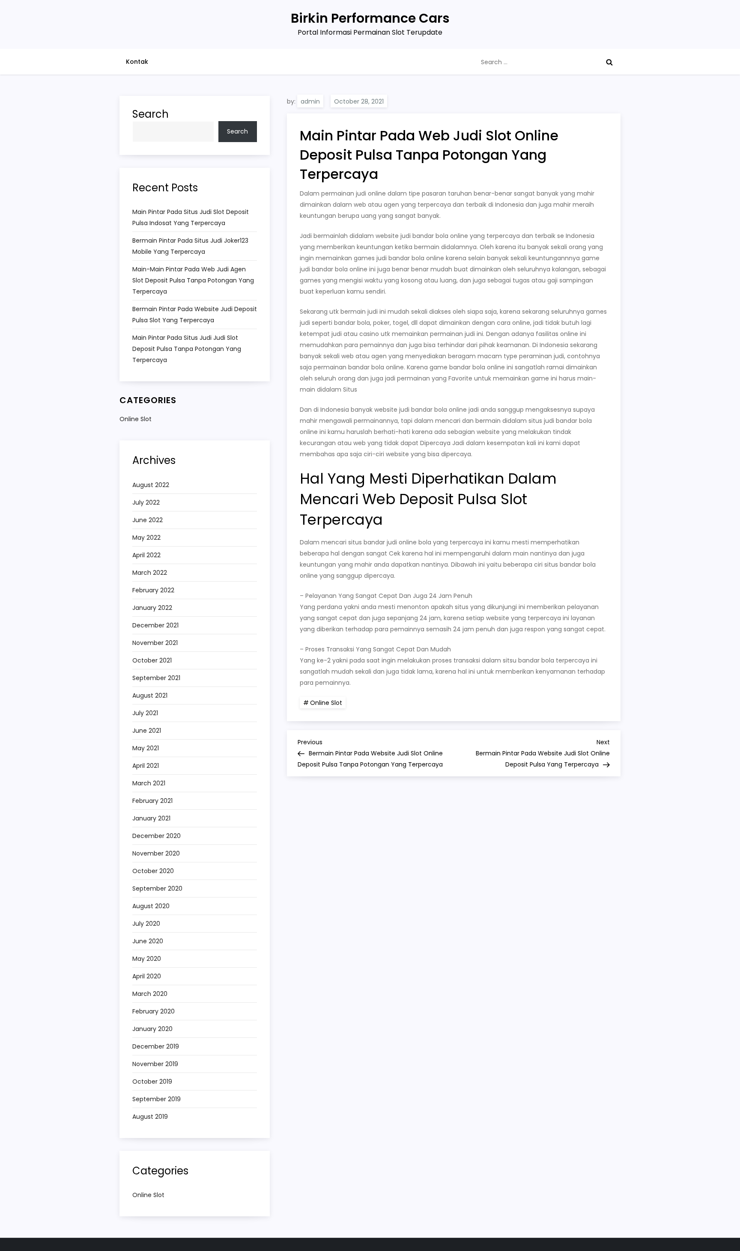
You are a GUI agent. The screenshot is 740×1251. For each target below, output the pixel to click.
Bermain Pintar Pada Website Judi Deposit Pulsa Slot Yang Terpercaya (194, 314)
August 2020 (151, 906)
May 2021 (145, 748)
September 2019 (156, 1099)
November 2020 (156, 853)
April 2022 (146, 555)
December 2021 (155, 625)
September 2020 (157, 888)
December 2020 (156, 836)
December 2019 (155, 1046)
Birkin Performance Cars (370, 18)
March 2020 (149, 994)
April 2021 (145, 765)
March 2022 (149, 572)
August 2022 (150, 485)
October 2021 (152, 660)
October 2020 (153, 871)
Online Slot (326, 702)
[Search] (609, 62)
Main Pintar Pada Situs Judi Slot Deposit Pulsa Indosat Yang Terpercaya (190, 217)
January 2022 (152, 607)
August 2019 (150, 1116)
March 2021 (148, 783)
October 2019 (152, 1081)
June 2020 (147, 941)
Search (150, 114)
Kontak (137, 61)
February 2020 (153, 1011)
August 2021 (149, 695)
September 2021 (156, 678)
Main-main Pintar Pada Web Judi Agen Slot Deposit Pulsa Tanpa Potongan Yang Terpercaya (193, 280)
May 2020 (146, 958)
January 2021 (151, 818)
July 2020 (146, 923)
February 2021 (152, 800)
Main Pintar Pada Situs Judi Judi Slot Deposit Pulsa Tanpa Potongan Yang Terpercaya (186, 348)
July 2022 (146, 502)
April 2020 (146, 976)
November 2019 (155, 1064)
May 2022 (146, 537)
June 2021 (146, 730)
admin (310, 101)
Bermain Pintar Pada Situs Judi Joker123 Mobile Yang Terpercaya (190, 246)
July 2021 (145, 713)
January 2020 (152, 1029)
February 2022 (153, 590)
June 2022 (147, 520)
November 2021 (155, 643)
